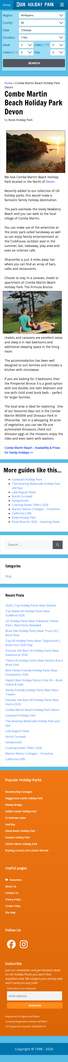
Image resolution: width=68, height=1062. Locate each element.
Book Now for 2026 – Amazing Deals (36, 522)
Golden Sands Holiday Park (20, 811)
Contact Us (11, 893)
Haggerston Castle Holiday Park (24, 798)
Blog (8, 576)
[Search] (58, 545)
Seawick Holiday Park (17, 837)
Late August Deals (24, 492)
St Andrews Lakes (15, 817)
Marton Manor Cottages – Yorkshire (36, 509)
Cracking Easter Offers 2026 (30, 505)
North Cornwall (22, 496)
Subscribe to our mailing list (21, 988)
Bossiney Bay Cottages (18, 791)
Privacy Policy (13, 899)
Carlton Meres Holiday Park (21, 844)
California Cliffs (22, 513)
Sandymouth (20, 501)
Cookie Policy (12, 906)
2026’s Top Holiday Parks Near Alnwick (30, 605)
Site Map (10, 912)
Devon (50, 181)
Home (8, 83)
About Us (10, 886)
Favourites (15, 880)
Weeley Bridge (13, 804)
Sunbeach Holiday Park (27, 479)
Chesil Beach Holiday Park (20, 831)
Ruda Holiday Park (24, 517)
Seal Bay (10, 824)
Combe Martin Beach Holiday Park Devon (32, 710)
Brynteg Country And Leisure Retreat (26, 850)
